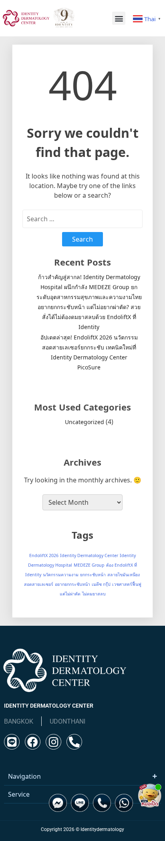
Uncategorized (84, 422)
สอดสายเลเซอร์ (38, 584)
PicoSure (89, 367)
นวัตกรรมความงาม (60, 574)
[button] (118, 18)
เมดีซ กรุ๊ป (101, 584)
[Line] (12, 742)
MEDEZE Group (89, 565)
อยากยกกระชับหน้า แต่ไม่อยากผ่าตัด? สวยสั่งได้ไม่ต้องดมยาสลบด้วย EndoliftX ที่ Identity (89, 317)
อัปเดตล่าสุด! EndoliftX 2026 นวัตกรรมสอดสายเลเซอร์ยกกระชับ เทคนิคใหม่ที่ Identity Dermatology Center (89, 347)
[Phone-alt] (74, 742)
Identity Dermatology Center (89, 555)
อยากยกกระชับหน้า (72, 584)
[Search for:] (82, 219)
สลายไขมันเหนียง (123, 574)
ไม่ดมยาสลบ (94, 594)
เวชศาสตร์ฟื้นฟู (126, 584)
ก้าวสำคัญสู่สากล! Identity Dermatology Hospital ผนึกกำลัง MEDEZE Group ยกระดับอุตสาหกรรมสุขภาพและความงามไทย (89, 287)
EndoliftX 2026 (43, 555)
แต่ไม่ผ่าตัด (70, 594)
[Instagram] (53, 742)
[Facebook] (32, 742)
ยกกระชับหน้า (93, 574)
